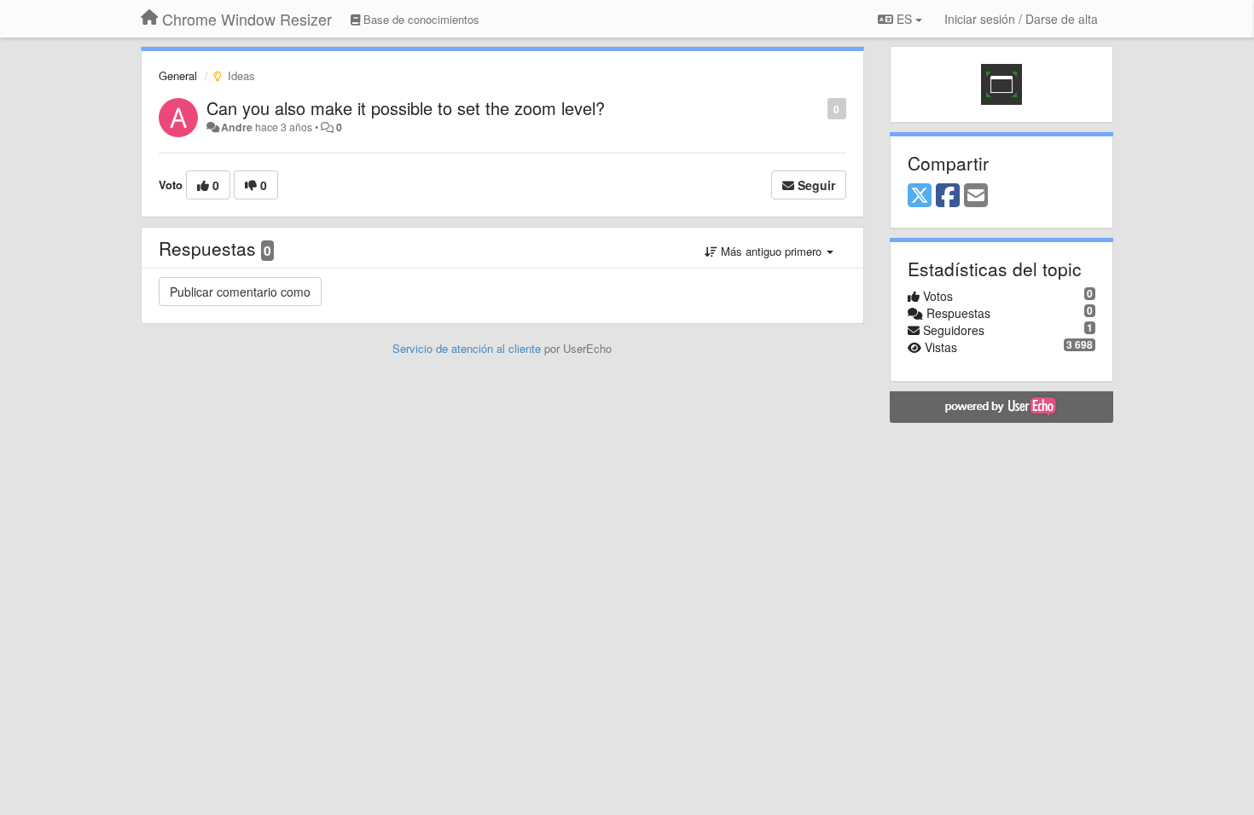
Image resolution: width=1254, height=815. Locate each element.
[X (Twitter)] (920, 196)
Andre (237, 127)
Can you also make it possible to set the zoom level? (405, 107)
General (178, 75)
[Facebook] (948, 196)
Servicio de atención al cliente (468, 348)
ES (904, 18)
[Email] (976, 196)
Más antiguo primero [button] (771, 251)
